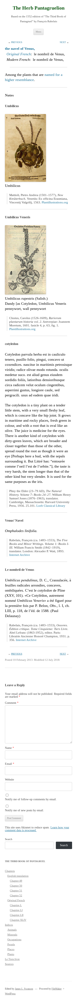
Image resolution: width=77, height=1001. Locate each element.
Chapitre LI (16, 910)
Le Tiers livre (12, 959)
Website (9, 779)
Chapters (10, 870)
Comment (11, 702)
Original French (19, 54)
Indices (9, 924)
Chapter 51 (16, 890)
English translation (18, 875)
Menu (38, 31)
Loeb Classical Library (50, 505)
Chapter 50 (16, 885)
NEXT (63, 42)
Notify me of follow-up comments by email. (31, 799)
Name (9, 747)
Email (9, 763)
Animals (12, 929)
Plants (10, 954)
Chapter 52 (16, 895)
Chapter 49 (16, 880)
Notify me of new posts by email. (24, 810)
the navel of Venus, (20, 49)
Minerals (12, 934)
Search (8, 839)
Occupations (14, 939)
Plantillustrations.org (55, 202)
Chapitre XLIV (18, 919)
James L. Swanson (24, 988)
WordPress (10, 993)
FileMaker (57, 988)
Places (10, 949)
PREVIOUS (16, 42)
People (11, 944)
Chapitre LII (16, 915)
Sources (9, 964)
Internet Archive (19, 554)
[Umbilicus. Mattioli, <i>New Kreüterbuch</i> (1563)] (25, 180)
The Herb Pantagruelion (38, 8)
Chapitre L (16, 905)
